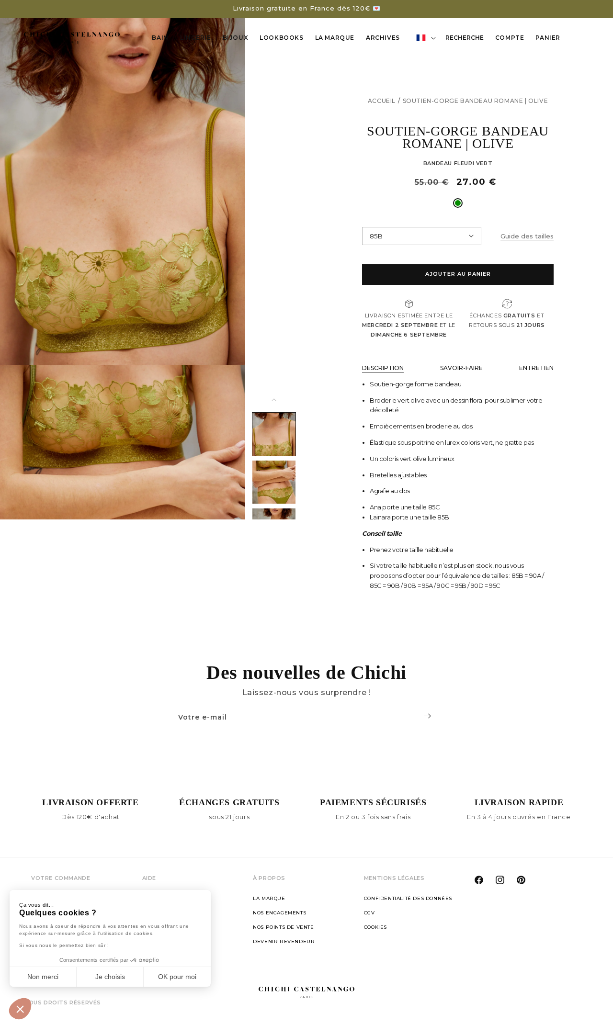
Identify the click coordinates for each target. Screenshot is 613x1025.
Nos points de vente (283, 927)
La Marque (334, 37)
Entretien (536, 368)
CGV (369, 913)
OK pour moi (177, 976)
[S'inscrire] (427, 716)
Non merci (42, 976)
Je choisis (110, 976)
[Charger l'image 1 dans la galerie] (273, 434)
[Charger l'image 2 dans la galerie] (273, 482)
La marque (269, 898)
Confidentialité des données (408, 898)
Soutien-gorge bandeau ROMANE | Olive (475, 100)
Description (383, 368)
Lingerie (195, 37)
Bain (160, 37)
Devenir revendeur (284, 941)
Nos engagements (279, 913)
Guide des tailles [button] (527, 236)
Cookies (375, 927)
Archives (383, 37)
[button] (20, 1008)
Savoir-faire (461, 368)
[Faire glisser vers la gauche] (273, 399)
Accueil (382, 100)
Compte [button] (512, 39)
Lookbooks (281, 37)
